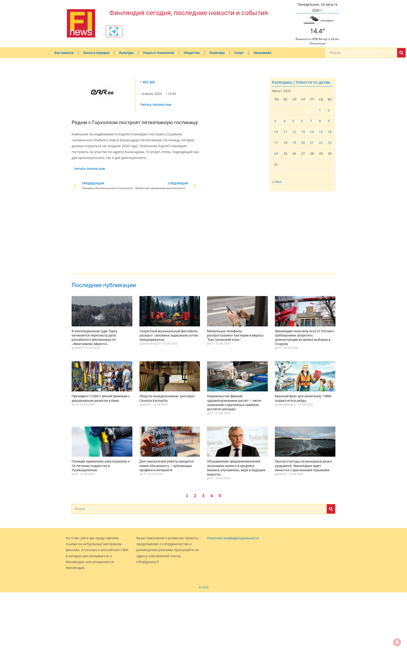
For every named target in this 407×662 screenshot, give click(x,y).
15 (321, 132)
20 (303, 142)
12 (294, 132)
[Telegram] (114, 31)
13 (303, 132)
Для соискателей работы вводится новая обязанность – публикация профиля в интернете (166, 465)
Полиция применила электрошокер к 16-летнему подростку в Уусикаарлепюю (101, 465)
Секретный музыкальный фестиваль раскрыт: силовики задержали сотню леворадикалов (168, 335)
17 (276, 142)
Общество (192, 53)
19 (294, 142)
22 (321, 142)
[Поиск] (401, 52)
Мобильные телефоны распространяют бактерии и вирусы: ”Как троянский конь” (235, 335)
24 (276, 153)
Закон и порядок (96, 53)
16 (330, 132)
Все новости (63, 53)
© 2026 (203, 587)
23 (330, 142)
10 (276, 132)
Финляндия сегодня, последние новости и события (188, 13)
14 (312, 132)
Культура (126, 53)
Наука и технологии (158, 53)
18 (285, 142)
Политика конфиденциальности (233, 538)
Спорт (239, 53)
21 (312, 142)
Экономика (262, 53)
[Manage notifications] (397, 642)
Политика (217, 53)
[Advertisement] (135, 233)
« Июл (277, 181)
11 (285, 132)
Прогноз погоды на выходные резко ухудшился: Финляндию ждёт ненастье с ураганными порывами (303, 465)
